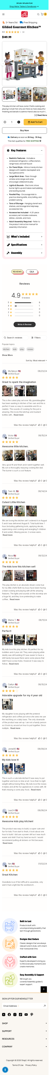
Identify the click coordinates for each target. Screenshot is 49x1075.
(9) (23, 32)
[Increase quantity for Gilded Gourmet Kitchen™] (18, 122)
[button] (24, 151)
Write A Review (24, 324)
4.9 (3, 32)
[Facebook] (9, 1017)
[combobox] (34, 360)
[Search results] (38, 14)
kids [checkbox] (14, 349)
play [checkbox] (22, 349)
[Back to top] (42, 992)
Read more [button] (37, 415)
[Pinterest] (31, 1017)
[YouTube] (26, 1017)
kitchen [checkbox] (6, 349)
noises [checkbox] (30, 349)
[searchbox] (15, 337)
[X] (3, 1017)
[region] (23, 303)
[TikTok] (20, 1017)
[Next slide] (46, 64)
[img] (7, 32)
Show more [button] (7, 355)
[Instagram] (14, 1017)
